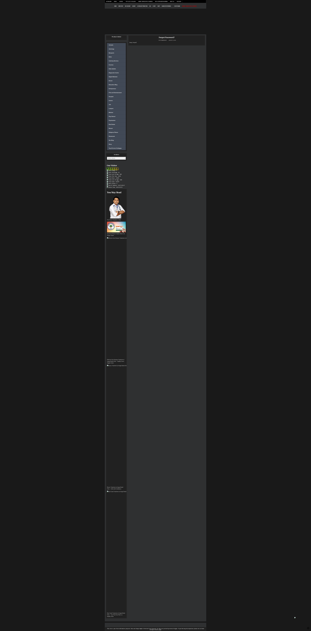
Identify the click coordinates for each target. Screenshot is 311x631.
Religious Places (113, 132)
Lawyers (111, 108)
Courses (121, 1)
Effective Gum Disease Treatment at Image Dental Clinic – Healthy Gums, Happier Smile (115, 361)
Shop (159, 6)
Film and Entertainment (115, 92)
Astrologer (108, 1)
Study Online (177, 6)
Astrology (111, 49)
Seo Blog (111, 140)
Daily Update (112, 68)
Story (154, 6)
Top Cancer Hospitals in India (114, 219)
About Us (172, 1)
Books (115, 1)
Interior (111, 100)
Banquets (111, 53)
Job (150, 6)
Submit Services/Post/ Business (145, 1)
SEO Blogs (179, 1)
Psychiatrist (112, 120)
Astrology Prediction (142, 6)
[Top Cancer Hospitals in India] (116, 207)
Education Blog (113, 84)
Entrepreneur (112, 88)
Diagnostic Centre (114, 72)
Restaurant (112, 136)
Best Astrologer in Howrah (161, 1)
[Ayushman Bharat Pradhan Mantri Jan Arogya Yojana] (116, 227)
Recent (133, 6)
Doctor (110, 80)
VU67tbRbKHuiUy (162, 40)
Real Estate (112, 124)
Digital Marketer (113, 76)
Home (115, 6)
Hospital (111, 96)
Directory (120, 6)
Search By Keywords (166, 6)
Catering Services (113, 61)
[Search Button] (205, 1)
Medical (111, 112)
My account (127, 6)
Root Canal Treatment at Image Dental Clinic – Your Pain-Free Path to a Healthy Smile (116, 615)
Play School (112, 116)
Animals (111, 45)
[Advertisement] (155, 20)
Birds (110, 57)
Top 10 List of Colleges (131, 1)
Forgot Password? (167, 37)
